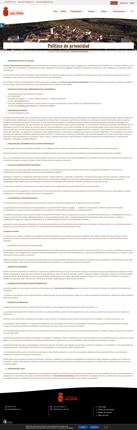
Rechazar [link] (94, 427)
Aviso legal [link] (66, 51)
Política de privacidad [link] (106, 410)
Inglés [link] (132, 3)
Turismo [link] (104, 11)
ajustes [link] (71, 428)
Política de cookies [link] (105, 412)
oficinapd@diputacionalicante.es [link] (27, 106)
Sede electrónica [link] (119, 11)
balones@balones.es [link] (46, 2)
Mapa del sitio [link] (103, 415)
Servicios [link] (91, 11)
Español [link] (114, 3)
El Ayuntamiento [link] (76, 11)
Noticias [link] (64, 11)
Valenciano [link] (123, 3)
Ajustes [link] (106, 427)
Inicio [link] (55, 11)
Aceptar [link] (83, 427)
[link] (2, 25)
